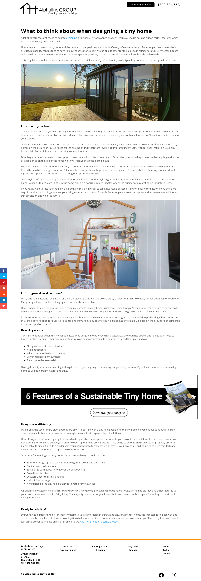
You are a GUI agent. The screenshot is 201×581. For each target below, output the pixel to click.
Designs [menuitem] (100, 549)
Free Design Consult (141, 4)
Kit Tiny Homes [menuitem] (100, 546)
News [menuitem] (166, 546)
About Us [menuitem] (68, 546)
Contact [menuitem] (166, 553)
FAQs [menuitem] (166, 549)
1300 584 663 (168, 5)
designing (71, 38)
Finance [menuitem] (133, 549)
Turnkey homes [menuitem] (67, 549)
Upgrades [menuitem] (133, 546)
